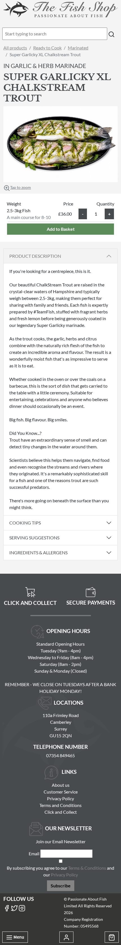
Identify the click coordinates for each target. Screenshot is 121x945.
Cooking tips (25, 522)
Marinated (78, 47)
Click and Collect (60, 812)
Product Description (35, 256)
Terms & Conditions (87, 868)
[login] (60, 9)
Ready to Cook (47, 47)
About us (61, 785)
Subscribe (61, 885)
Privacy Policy (60, 798)
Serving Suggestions (34, 537)
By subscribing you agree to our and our (60, 871)
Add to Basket (61, 229)
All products (15, 47)
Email (34, 853)
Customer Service (61, 791)
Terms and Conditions (60, 805)
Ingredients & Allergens (40, 552)
